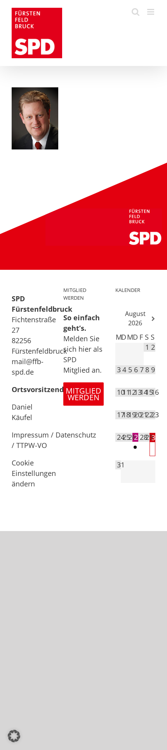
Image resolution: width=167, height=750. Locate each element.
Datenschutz (76, 434)
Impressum (30, 434)
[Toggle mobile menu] (151, 12)
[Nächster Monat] (152, 319)
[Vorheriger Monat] (118, 319)
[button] (14, 736)
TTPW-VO (31, 445)
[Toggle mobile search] (135, 12)
